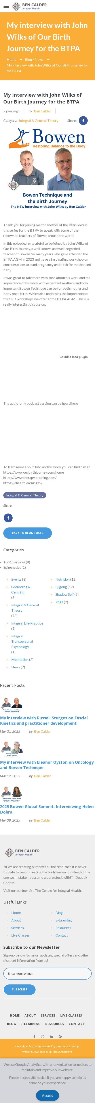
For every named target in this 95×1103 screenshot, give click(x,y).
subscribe (19, 989)
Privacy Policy (47, 1046)
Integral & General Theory (38, 120)
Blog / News (34, 59)
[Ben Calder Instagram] (42, 1036)
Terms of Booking (68, 1046)
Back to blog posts (27, 533)
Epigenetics (12, 567)
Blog (59, 912)
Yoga (59, 602)
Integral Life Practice (27, 623)
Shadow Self (64, 594)
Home (11, 59)
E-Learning (63, 920)
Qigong (61, 587)
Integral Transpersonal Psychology (22, 641)
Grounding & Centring (20, 589)
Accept (47, 1095)
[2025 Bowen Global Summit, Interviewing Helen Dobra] (12, 794)
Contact (61, 935)
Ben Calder (42, 111)
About (16, 920)
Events (16, 579)
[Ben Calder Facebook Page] (34, 1036)
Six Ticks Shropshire (60, 1051)
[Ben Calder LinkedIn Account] (51, 1036)
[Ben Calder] (29, 6)
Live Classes (20, 935)
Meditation (19, 659)
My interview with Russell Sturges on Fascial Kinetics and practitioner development (44, 720)
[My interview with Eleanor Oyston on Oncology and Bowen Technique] (12, 749)
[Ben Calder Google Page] (60, 1036)
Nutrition (62, 579)
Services (17, 927)
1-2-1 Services (14, 562)
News (15, 667)
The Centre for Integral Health (58, 890)
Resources (63, 927)
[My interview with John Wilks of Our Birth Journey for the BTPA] (47, 171)
